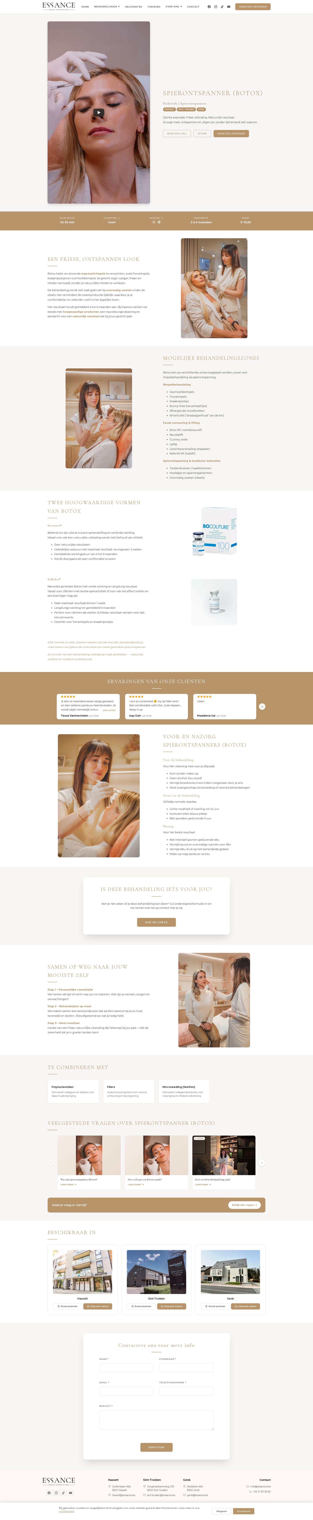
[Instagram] (215, 6)
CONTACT (193, 6)
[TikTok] (222, 6)
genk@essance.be (197, 1495)
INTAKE (202, 133)
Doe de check (156, 922)
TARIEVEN (153, 6)
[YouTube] (228, 6)
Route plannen (69, 1306)
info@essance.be (260, 1486)
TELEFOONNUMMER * (172, 1382)
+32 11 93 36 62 (262, 1491)
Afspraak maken (99, 1306)
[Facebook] (209, 6)
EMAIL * (104, 1382)
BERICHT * (106, 1406)
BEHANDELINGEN (107, 7)
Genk (201, 109)
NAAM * (104, 1359)
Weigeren (221, 1511)
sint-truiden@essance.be (161, 1495)
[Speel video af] (99, 112)
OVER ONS (174, 7)
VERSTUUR (156, 1447)
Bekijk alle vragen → (244, 1204)
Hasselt (169, 109)
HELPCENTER (133, 6)
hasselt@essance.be (123, 1495)
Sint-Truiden (186, 109)
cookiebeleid (66, 1511)
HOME (85, 6)
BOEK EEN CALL (177, 133)
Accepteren (243, 1511)
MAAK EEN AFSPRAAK (253, 6)
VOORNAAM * (167, 1359)
